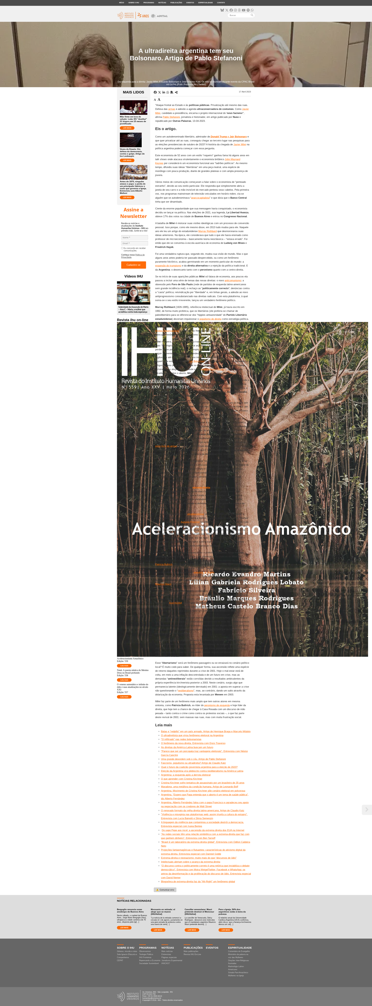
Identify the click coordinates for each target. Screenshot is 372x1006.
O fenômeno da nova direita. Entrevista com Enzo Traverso (193, 743)
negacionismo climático (213, 369)
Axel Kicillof (175, 603)
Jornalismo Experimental (171, 960)
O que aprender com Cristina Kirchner (181, 778)
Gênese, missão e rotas (127, 951)
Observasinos (145, 951)
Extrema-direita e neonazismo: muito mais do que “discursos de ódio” (199, 857)
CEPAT (120, 960)
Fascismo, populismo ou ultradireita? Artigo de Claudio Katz (193, 763)
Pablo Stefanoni (171, 117)
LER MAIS (127, 128)
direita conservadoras (167, 330)
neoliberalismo (186, 690)
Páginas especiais (169, 957)
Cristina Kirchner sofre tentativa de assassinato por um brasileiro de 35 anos (202, 782)
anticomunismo (233, 280)
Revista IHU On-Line (192, 954)
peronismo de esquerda (217, 705)
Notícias (162, 2)
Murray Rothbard (207, 231)
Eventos (190, 2)
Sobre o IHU (133, 2)
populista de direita (204, 572)
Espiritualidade (205, 2)
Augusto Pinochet (190, 522)
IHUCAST (165, 963)
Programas (148, 2)
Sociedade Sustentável (149, 963)
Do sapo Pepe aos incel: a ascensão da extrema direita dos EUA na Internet (203, 830)
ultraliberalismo (195, 514)
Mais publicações (191, 951)
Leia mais (124, 666)
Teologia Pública (146, 954)
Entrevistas (166, 954)
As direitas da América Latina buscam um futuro (187, 747)
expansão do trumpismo (168, 265)
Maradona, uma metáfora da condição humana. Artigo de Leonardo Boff (199, 786)
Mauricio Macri (163, 584)
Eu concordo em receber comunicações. (135, 249)
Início (121, 2)
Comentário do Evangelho (239, 951)
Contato (221, 2)
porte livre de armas (166, 446)
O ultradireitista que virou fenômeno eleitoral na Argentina (192, 735)
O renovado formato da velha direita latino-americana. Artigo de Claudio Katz (202, 810)
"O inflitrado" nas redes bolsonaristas (181, 739)
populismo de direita (210, 319)
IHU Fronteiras (145, 957)
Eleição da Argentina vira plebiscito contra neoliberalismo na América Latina (202, 771)
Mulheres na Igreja (236, 975)
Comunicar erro (165, 890)
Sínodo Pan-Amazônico (238, 972)
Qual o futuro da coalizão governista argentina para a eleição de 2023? (199, 767)
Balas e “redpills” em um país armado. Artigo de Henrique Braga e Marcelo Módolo (206, 731)
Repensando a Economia (149, 960)
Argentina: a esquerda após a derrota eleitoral (186, 775)
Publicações (176, 2)
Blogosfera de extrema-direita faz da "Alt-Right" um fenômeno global (198, 881)
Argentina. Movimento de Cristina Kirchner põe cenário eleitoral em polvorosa (203, 790)
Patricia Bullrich (163, 564)
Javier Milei (240, 144)
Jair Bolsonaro (196, 361)
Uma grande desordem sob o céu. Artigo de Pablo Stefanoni (193, 759)
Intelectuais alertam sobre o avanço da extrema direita (190, 861)
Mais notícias (167, 951)
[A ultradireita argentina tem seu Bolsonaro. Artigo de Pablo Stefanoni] (176, 92)
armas (171, 109)
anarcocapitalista (200, 197)
